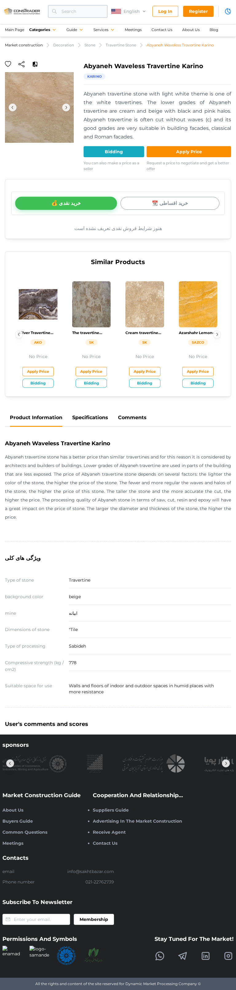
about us (191, 29)
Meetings (133, 29)
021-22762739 (99, 882)
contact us (161, 29)
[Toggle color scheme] (228, 11)
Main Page (14, 29)
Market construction (24, 45)
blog (214, 29)
